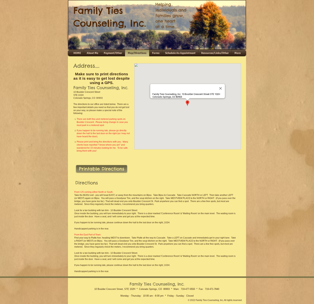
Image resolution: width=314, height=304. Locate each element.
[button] (215, 53)
